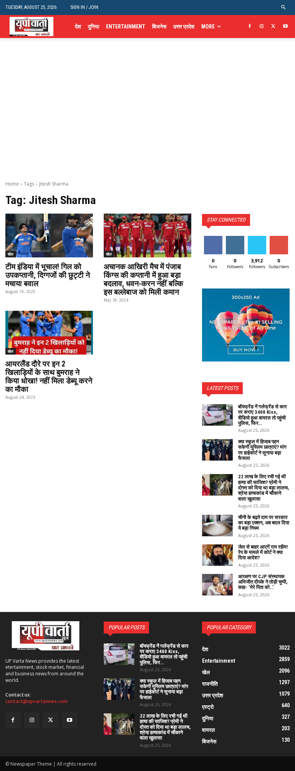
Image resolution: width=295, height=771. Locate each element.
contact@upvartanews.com (36, 701)
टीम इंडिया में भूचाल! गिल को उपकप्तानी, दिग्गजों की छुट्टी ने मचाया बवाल (47, 275)
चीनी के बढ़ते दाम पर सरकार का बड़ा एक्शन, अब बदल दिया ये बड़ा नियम (263, 522)
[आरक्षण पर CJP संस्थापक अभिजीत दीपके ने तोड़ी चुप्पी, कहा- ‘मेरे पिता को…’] (217, 584)
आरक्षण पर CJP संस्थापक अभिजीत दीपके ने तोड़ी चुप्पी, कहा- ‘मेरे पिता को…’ (263, 582)
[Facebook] (249, 26)
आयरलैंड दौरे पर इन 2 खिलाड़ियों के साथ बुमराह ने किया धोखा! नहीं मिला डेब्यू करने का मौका (48, 376)
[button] (284, 7)
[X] (273, 26)
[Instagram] (261, 26)
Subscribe (280, 239)
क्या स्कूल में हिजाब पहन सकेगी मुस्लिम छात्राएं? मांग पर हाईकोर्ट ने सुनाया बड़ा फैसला (262, 450)
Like (213, 239)
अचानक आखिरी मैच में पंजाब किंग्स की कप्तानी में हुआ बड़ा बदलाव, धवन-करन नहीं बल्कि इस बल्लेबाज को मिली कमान (143, 279)
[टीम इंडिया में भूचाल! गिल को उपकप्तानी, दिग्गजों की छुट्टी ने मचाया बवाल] (49, 235)
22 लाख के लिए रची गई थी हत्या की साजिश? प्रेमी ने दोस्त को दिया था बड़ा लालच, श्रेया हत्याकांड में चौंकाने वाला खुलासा (263, 487)
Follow (235, 239)
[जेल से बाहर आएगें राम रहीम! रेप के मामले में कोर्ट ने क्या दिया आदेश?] (217, 555)
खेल (10, 254)
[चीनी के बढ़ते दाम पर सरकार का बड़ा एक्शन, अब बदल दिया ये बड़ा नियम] (217, 525)
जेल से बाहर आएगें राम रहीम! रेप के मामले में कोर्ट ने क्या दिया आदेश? (263, 552)
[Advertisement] (147, 123)
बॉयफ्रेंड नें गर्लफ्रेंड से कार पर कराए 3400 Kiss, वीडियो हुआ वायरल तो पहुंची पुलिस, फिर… (262, 415)
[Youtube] (285, 26)
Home (12, 184)
